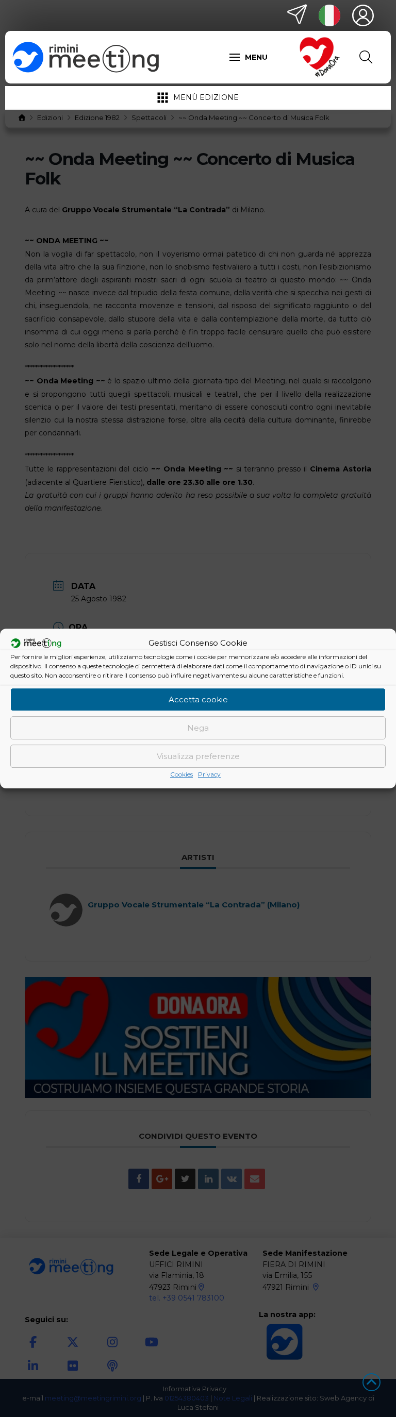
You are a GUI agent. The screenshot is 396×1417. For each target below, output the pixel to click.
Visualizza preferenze (198, 756)
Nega (198, 728)
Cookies (181, 774)
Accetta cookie (198, 699)
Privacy (209, 774)
